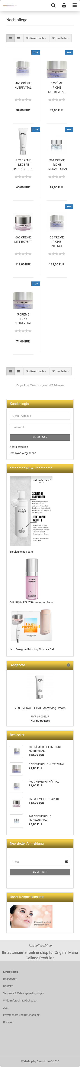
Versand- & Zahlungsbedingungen (23, 993)
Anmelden (40, 437)
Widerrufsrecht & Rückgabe (19, 1000)
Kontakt (8, 986)
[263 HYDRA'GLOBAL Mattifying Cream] (40, 687)
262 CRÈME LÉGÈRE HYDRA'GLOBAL (23, 165)
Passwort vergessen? (23, 453)
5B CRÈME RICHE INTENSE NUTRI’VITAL (56, 242)
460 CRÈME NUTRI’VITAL (23, 85)
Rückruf (8, 1022)
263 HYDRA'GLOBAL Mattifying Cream (40, 708)
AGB (6, 1007)
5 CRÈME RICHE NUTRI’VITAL (56, 88)
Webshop (27, 1061)
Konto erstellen (19, 446)
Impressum (10, 978)
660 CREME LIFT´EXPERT (23, 239)
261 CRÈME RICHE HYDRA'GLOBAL (57, 165)
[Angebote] (68, 665)
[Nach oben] (68, 1061)
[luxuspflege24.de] (8, 5)
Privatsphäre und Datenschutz (21, 1014)
